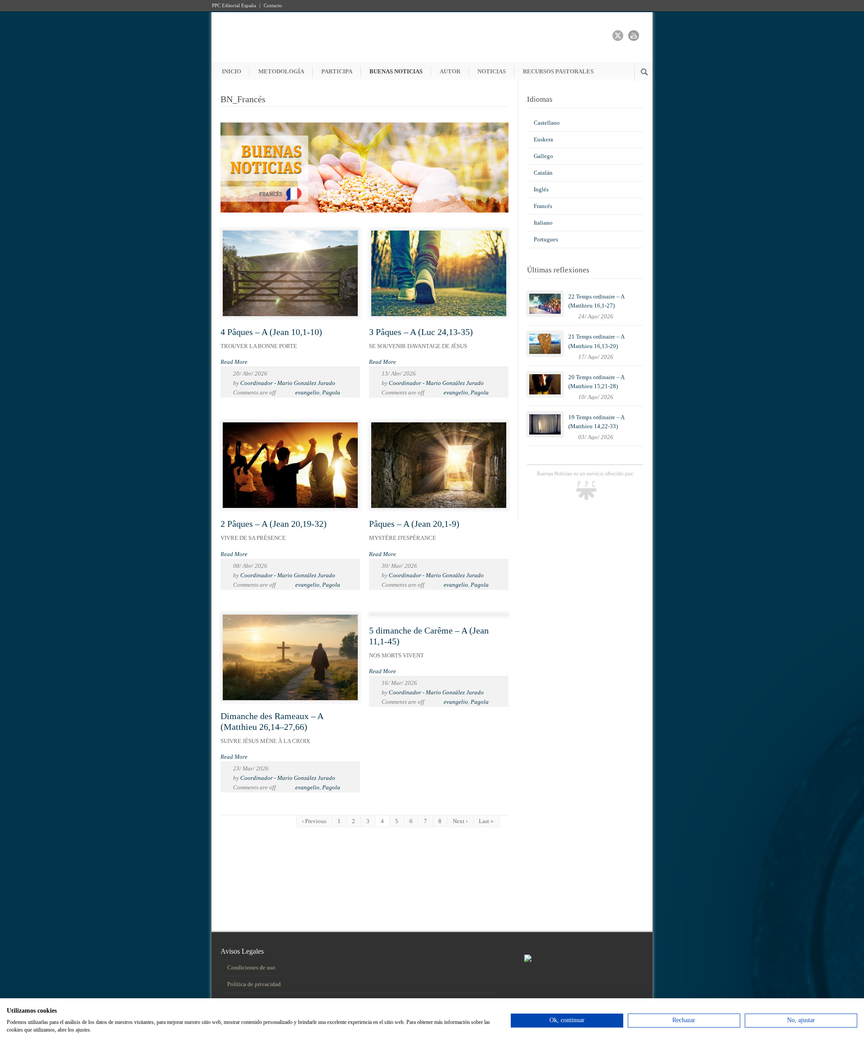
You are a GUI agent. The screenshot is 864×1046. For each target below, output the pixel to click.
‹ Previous (314, 821)
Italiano (543, 222)
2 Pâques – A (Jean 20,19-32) (273, 524)
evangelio (307, 392)
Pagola (331, 392)
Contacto (273, 5)
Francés (543, 206)
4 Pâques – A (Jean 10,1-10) (271, 332)
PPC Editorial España (234, 5)
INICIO (231, 71)
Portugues (546, 239)
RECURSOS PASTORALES (558, 71)
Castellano (547, 122)
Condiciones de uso (251, 967)
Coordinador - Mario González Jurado (287, 383)
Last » (486, 821)
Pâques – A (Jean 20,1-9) (414, 524)
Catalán (543, 172)
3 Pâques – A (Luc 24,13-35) (421, 332)
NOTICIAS (491, 71)
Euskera (543, 139)
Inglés (541, 189)
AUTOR (450, 71)
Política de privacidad (254, 984)
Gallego (543, 156)
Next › (460, 821)
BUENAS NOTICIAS (396, 71)
